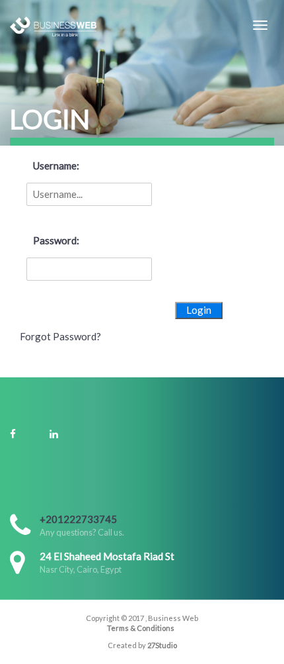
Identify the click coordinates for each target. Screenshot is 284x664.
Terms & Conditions (140, 628)
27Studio (162, 645)
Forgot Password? (60, 336)
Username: (56, 165)
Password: (56, 240)
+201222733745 (78, 519)
